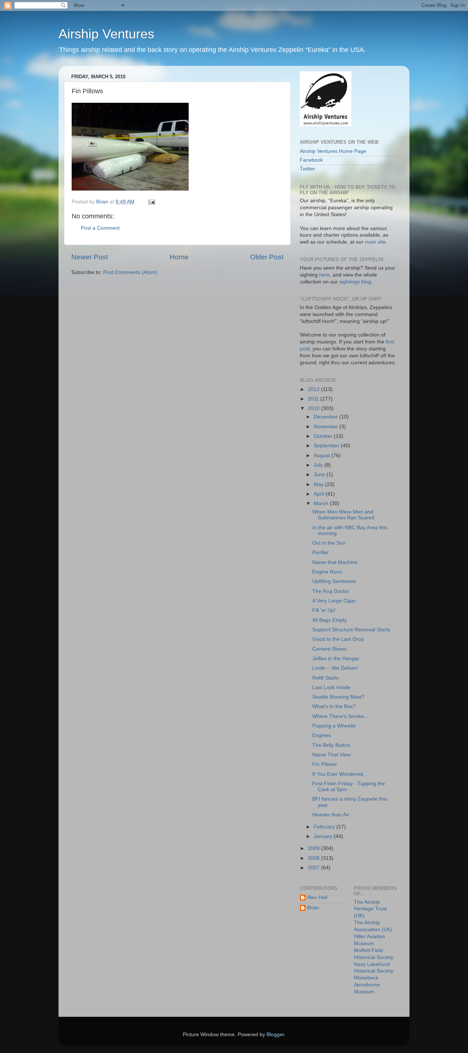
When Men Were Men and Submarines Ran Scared (343, 514)
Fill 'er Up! (324, 610)
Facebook (311, 160)
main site (375, 242)
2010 (314, 408)
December (326, 417)
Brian (313, 907)
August (322, 455)
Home (179, 257)
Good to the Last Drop (338, 639)
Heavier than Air (330, 814)
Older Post (266, 257)
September (327, 445)
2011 (314, 399)
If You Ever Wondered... (339, 774)
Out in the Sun (329, 543)
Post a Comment (100, 228)
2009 (314, 848)
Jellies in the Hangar (335, 658)
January (324, 836)
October (324, 436)
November (326, 426)
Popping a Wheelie (334, 726)
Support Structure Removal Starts (351, 629)
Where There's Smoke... (340, 716)
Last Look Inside (331, 687)
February (325, 827)
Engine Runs (327, 572)
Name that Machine (335, 562)
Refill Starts (325, 678)
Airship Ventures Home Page (333, 151)
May (319, 484)
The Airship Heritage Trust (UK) (370, 909)
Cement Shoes (329, 649)
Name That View (331, 754)
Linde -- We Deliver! (335, 668)
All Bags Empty (329, 620)
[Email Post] (151, 201)
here (324, 275)
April (319, 494)
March (322, 503)
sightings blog (355, 282)
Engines (321, 735)
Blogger (275, 1034)
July (319, 465)
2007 (314, 867)
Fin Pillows (324, 764)
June (320, 474)
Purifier (320, 552)
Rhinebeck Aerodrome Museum (367, 984)
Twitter (307, 169)
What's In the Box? (334, 706)
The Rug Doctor (330, 591)
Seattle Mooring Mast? (338, 697)
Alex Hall (317, 897)
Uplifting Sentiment (334, 581)
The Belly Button (331, 745)
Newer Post (89, 257)
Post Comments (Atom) (130, 272)
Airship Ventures (106, 33)
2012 (314, 389)
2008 (314, 858)
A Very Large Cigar (334, 600)
